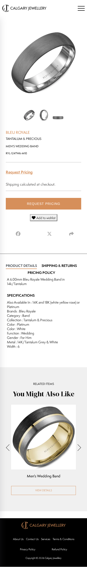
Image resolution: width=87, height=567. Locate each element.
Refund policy (59, 549)
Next (77, 447)
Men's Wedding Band (43, 476)
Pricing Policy (41, 272)
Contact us (32, 539)
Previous (9, 447)
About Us (18, 539)
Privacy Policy (27, 549)
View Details (43, 490)
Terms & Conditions (63, 539)
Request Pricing (19, 172)
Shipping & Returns (59, 265)
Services (45, 539)
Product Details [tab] (21, 265)
